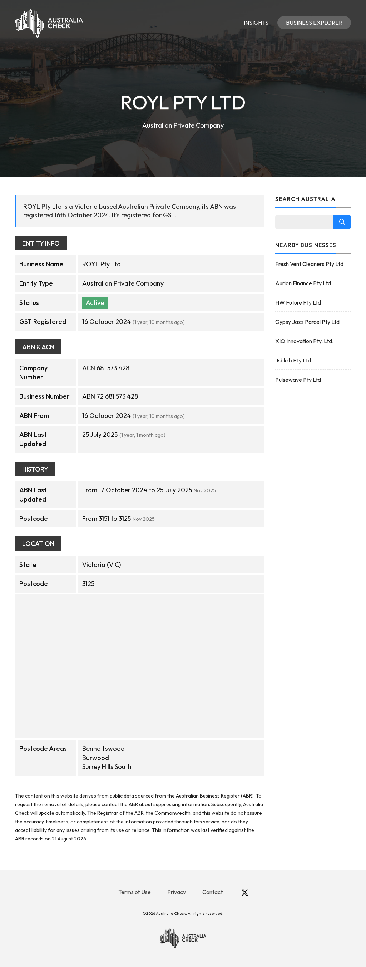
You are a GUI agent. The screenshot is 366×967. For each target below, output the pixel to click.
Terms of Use (134, 892)
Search (342, 222)
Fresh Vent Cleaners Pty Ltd (309, 263)
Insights (256, 22)
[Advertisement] (313, 503)
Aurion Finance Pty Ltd (303, 283)
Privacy (176, 892)
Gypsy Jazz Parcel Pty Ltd (307, 321)
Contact (212, 892)
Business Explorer (314, 22)
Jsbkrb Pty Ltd (293, 360)
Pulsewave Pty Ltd (298, 379)
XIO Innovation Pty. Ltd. (304, 341)
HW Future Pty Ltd (298, 302)
